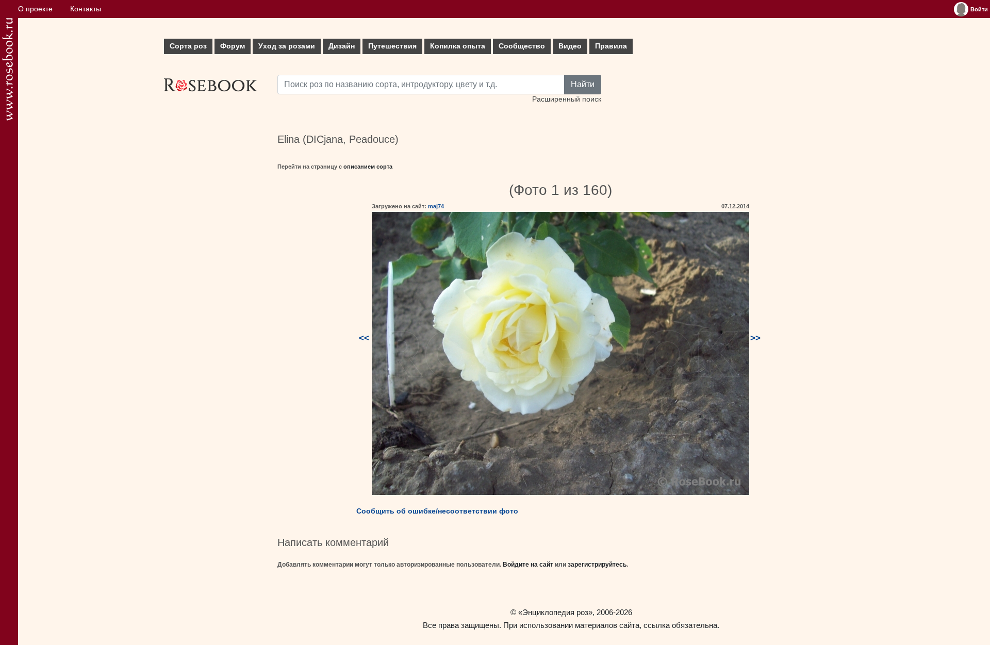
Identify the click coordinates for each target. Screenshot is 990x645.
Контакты (85, 9)
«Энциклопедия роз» (555, 612)
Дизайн (341, 46)
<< (364, 338)
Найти (583, 84)
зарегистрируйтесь (597, 564)
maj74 (436, 206)
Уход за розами (286, 46)
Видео (570, 46)
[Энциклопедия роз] (7, 69)
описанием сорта (367, 166)
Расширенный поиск (566, 99)
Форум (232, 46)
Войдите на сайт (528, 564)
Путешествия (392, 46)
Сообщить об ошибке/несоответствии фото (437, 511)
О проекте (35, 9)
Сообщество (522, 46)
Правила (611, 46)
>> (755, 338)
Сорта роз (188, 46)
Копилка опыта (457, 46)
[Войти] (961, 9)
